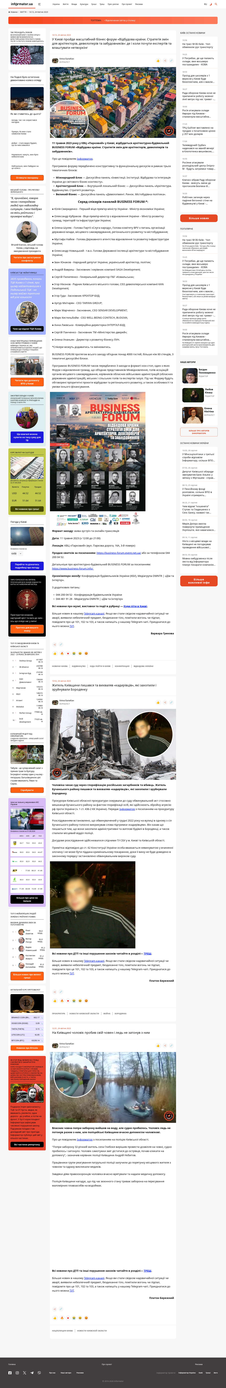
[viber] (39, 1372)
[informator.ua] (21, 4)
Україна (56, 4)
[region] (27, 561)
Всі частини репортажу (27, 1144)
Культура (84, 4)
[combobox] (16, 553)
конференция (122, 666)
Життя (65, 4)
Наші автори (66, 1373)
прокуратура (58, 1013)
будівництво (79, 666)
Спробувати (27, 790)
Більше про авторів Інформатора (199, 432)
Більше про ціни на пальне (27, 899)
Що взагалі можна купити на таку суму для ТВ (27, 437)
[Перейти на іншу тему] (210, 4)
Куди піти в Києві (135, 606)
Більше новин (199, 218)
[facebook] (10, 1372)
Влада (74, 4)
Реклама (139, 4)
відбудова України (143, 666)
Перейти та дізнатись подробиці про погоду (27, 566)
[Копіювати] (171, 60)
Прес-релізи (113, 4)
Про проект (127, 4)
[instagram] (17, 1372)
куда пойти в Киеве (100, 666)
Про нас (52, 1373)
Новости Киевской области (84, 1013)
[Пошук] (216, 4)
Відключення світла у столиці (120, 20)
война (106, 1013)
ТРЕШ (147, 953)
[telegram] (31, 1372)
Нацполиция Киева (62, 1330)
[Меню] (39, 4)
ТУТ (72, 626)
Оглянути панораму (27, 177)
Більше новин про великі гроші (27, 976)
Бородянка (120, 1013)
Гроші (94, 4)
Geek (201, 1373)
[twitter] (24, 1372)
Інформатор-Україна (187, 1373)
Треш (102, 4)
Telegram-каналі (94, 613)
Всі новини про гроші (27, 508)
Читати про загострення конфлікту (27, 259)
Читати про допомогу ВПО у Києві (27, 382)
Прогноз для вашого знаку (27, 629)
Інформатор (85, 158)
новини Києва (60, 666)
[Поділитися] (165, 60)
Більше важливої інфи (199, 581)
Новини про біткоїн (27, 1048)
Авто (216, 1373)
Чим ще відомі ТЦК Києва (27, 328)
